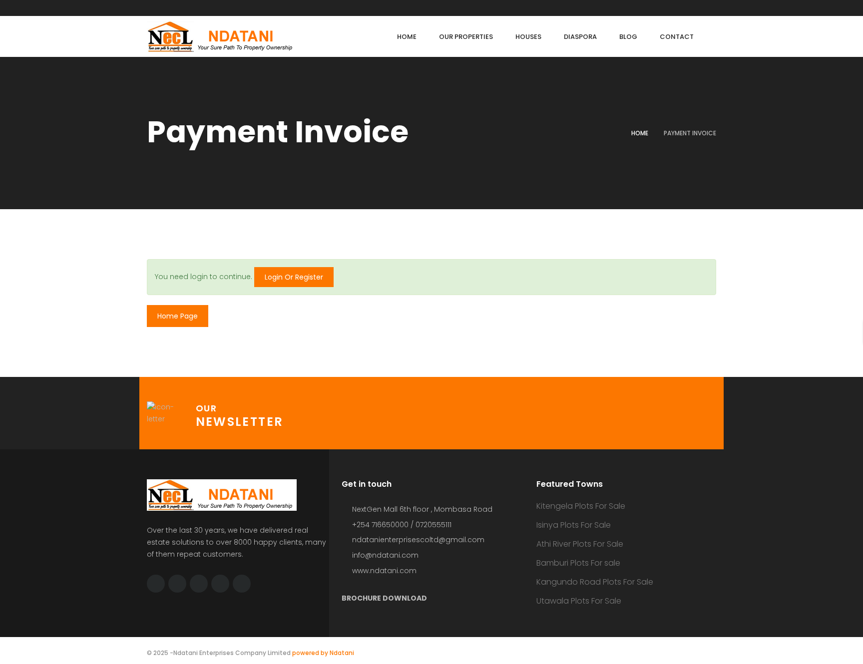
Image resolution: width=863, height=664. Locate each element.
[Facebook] (177, 584)
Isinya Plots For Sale (573, 525)
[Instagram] (242, 584)
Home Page (177, 316)
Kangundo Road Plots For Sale (594, 582)
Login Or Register (294, 277)
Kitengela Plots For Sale (580, 506)
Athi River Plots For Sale (579, 544)
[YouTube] (220, 584)
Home (639, 133)
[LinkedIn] (199, 584)
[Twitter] (156, 584)
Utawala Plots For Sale (578, 601)
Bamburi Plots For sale (578, 563)
